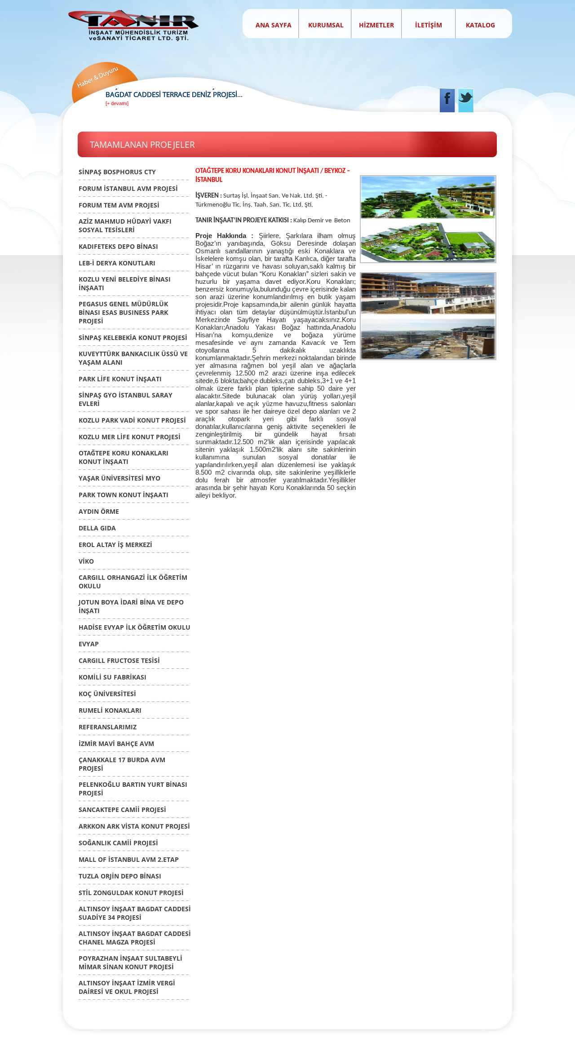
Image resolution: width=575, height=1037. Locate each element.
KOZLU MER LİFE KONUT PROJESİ (130, 436)
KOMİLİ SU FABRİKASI (112, 677)
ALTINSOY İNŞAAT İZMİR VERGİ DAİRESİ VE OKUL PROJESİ (127, 987)
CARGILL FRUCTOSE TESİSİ (119, 660)
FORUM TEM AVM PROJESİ (119, 205)
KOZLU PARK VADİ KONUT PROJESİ (132, 420)
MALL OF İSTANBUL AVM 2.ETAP (129, 859)
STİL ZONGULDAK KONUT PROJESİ (131, 892)
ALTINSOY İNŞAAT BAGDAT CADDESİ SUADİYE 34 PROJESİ (135, 913)
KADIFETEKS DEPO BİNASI (118, 246)
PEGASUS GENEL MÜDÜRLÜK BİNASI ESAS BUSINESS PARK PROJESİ (123, 312)
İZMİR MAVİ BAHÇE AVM (116, 743)
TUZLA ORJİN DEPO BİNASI (120, 876)
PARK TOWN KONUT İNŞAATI (123, 494)
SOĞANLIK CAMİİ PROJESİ (118, 842)
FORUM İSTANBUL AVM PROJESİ (128, 188)
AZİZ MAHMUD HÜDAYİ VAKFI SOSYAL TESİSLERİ (125, 225)
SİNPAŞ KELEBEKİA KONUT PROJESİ (133, 337)
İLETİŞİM (428, 25)
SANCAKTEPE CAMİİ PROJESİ (122, 809)
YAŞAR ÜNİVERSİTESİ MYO (119, 478)
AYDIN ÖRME (99, 511)
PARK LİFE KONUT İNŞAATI (120, 379)
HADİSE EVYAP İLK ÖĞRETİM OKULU (134, 627)
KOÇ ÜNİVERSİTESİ (107, 693)
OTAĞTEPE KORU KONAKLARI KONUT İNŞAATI (123, 457)
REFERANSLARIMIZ (108, 727)
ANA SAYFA (274, 25)
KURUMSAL (326, 25)
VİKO (86, 561)
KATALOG (480, 25)
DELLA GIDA (97, 528)
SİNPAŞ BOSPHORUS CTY (117, 172)
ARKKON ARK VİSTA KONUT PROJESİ (134, 826)
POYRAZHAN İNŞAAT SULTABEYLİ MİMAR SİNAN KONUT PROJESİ (130, 962)
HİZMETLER (376, 25)
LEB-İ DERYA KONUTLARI (117, 263)
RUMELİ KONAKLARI (110, 710)
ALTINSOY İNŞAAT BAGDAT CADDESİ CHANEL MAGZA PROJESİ (135, 937)
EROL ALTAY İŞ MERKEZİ (115, 544)
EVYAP (89, 644)
